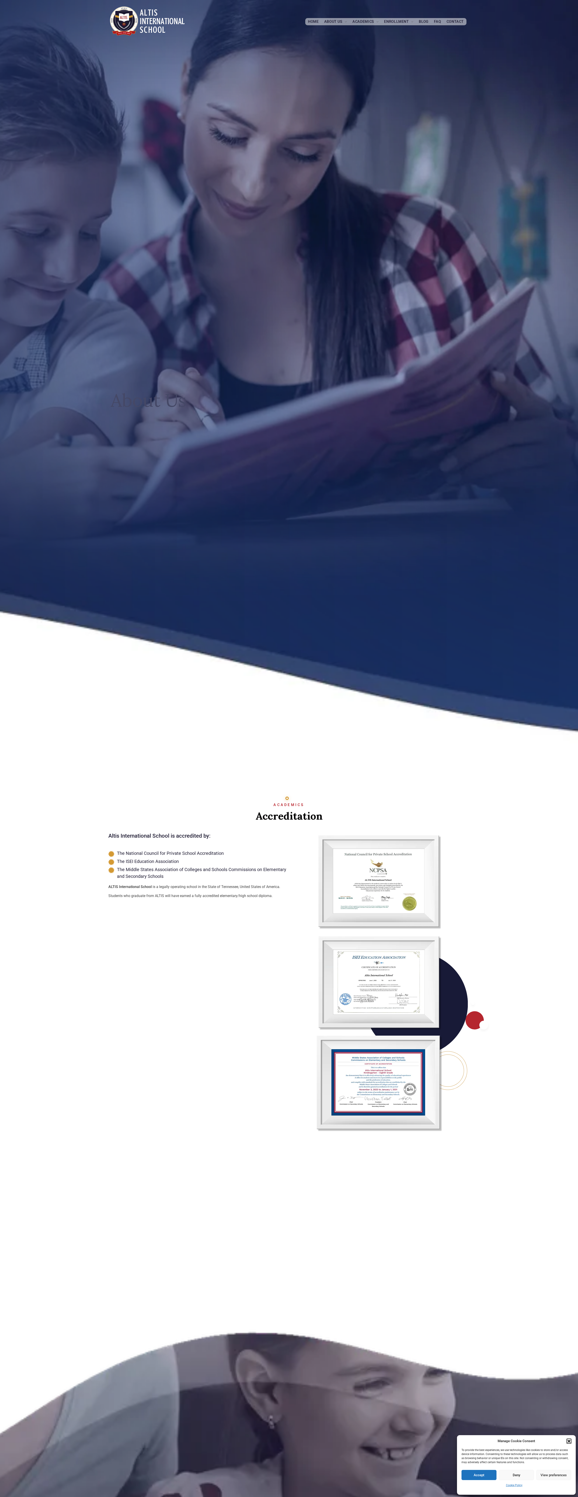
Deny (516, 1475)
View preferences (554, 1475)
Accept (479, 1475)
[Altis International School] (147, 21)
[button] (569, 1441)
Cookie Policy (514, 1485)
